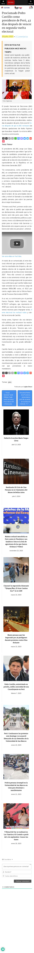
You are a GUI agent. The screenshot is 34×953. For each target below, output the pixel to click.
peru (9, 382)
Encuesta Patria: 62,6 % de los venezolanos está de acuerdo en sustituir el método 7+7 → (24, 398)
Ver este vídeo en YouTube (11, 256)
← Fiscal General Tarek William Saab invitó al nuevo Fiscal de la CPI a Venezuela (9, 398)
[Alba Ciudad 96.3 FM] (17, 7)
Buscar (31, 4)
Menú (3, 4)
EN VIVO (11, 2)
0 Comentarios (21, 36)
